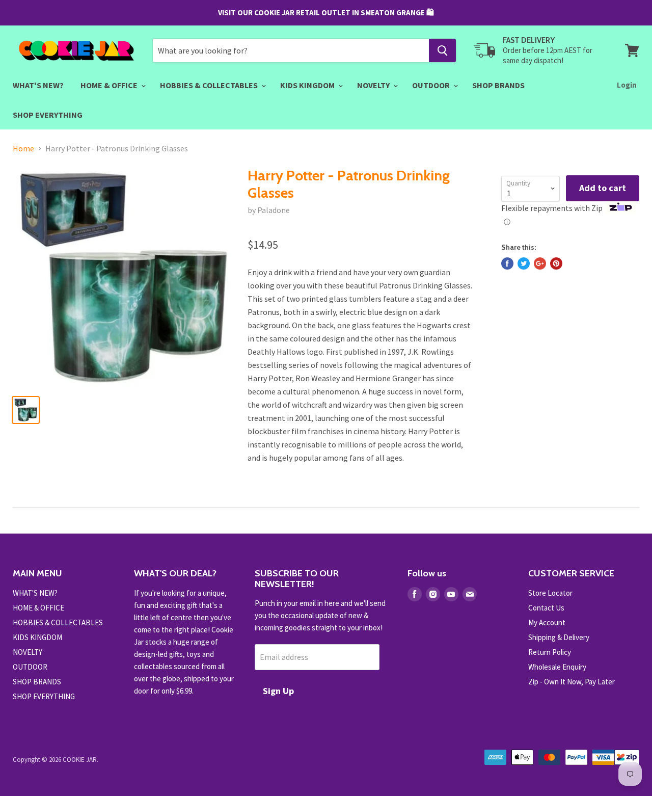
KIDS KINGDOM (308, 85)
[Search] (442, 50)
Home (23, 148)
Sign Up (278, 691)
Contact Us (546, 608)
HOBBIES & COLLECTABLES (209, 85)
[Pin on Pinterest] (556, 263)
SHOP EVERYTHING (48, 115)
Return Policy (549, 652)
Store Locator (550, 593)
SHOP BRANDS (498, 85)
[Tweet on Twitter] (524, 263)
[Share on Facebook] (507, 263)
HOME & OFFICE (109, 85)
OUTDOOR (431, 85)
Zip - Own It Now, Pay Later (571, 681)
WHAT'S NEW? (38, 85)
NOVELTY (374, 85)
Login (627, 85)
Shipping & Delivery (558, 637)
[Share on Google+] (540, 263)
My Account (546, 622)
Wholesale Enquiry (557, 667)
